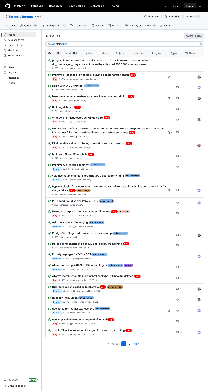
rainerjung (71, 147)
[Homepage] (7, 5)
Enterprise (97, 5)
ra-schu (70, 280)
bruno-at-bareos (74, 79)
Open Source (76, 5)
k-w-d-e (70, 215)
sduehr (62, 237)
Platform (19, 5)
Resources (56, 5)
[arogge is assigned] (199, 119)
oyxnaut (63, 111)
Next (136, 343)
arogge (69, 100)
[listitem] (125, 64)
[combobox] (123, 44)
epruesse (64, 205)
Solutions (37, 5)
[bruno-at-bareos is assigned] (199, 77)
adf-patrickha (66, 247)
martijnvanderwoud (68, 68)
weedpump (65, 194)
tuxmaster (64, 158)
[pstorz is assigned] (199, 145)
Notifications (153, 16)
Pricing (114, 5)
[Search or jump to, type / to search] (166, 5)
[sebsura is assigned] (199, 87)
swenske (70, 136)
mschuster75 (65, 89)
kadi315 (74, 291)
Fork (174, 16)
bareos (14, 17)
